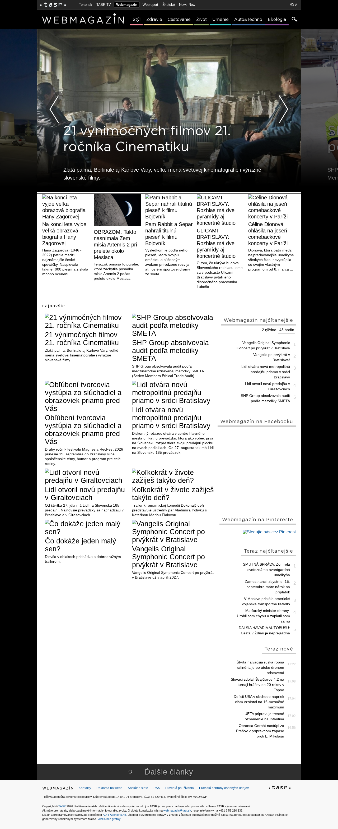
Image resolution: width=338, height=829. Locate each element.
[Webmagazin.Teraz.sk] (57, 789)
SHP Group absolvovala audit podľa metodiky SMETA (170, 351)
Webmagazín (126, 5)
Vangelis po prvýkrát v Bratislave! (271, 357)
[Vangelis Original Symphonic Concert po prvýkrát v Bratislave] (173, 532)
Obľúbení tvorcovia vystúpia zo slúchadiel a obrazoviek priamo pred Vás (83, 430)
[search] (294, 20)
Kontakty (85, 788)
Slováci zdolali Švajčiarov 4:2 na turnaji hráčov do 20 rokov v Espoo (257, 684)
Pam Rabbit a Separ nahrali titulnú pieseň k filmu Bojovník (169, 233)
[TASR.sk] (52, 4)
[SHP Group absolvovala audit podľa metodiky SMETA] (173, 325)
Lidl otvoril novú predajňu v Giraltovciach (85, 494)
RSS (293, 4)
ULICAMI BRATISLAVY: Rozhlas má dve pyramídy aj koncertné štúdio (216, 243)
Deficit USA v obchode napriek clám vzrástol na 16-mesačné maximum (259, 701)
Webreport (150, 5)
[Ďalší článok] (283, 109)
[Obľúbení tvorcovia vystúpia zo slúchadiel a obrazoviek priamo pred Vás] (86, 397)
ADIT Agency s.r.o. (115, 814)
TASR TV (103, 5)
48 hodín (286, 330)
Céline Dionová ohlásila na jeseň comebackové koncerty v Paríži (268, 233)
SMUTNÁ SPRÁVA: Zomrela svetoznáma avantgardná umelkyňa (266, 569)
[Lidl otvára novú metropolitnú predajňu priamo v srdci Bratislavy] (173, 393)
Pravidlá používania (179, 788)
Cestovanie (179, 19)
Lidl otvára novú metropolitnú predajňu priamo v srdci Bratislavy (171, 418)
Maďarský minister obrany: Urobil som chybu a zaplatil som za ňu (263, 615)
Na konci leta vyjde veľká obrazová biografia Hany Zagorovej (64, 233)
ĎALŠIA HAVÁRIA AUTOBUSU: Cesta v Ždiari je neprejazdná (264, 630)
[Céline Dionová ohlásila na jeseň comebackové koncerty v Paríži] (272, 207)
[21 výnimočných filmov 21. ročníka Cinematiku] (86, 321)
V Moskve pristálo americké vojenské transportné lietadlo (266, 601)
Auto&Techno (248, 19)
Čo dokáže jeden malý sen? (80, 545)
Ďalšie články (169, 772)
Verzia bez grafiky (109, 819)
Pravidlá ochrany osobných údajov (224, 788)
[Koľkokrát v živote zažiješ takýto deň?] (173, 476)
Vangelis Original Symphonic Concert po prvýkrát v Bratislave (168, 557)
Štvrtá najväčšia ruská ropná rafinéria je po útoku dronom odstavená (260, 667)
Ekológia (277, 19)
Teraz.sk (85, 5)
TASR (62, 806)
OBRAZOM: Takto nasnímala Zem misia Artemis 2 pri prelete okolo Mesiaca (115, 244)
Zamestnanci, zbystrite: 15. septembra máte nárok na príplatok (267, 586)
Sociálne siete (138, 788)
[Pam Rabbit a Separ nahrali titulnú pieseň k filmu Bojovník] (169, 207)
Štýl (137, 19)
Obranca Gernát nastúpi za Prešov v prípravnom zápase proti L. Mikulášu (260, 730)
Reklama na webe (109, 788)
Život (201, 19)
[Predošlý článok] (54, 109)
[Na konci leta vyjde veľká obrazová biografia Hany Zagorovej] (66, 207)
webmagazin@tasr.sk (177, 810)
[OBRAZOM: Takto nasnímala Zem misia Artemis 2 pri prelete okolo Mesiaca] (117, 210)
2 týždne (269, 330)
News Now (187, 5)
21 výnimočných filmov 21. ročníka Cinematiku (82, 339)
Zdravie (154, 19)
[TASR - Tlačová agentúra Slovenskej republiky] (279, 788)
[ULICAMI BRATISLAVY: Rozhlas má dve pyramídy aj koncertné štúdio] (220, 210)
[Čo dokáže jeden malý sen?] (86, 528)
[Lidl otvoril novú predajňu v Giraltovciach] (86, 476)
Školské (168, 5)
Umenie (220, 19)
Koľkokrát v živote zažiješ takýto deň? (173, 494)
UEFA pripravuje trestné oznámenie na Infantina (264, 716)
